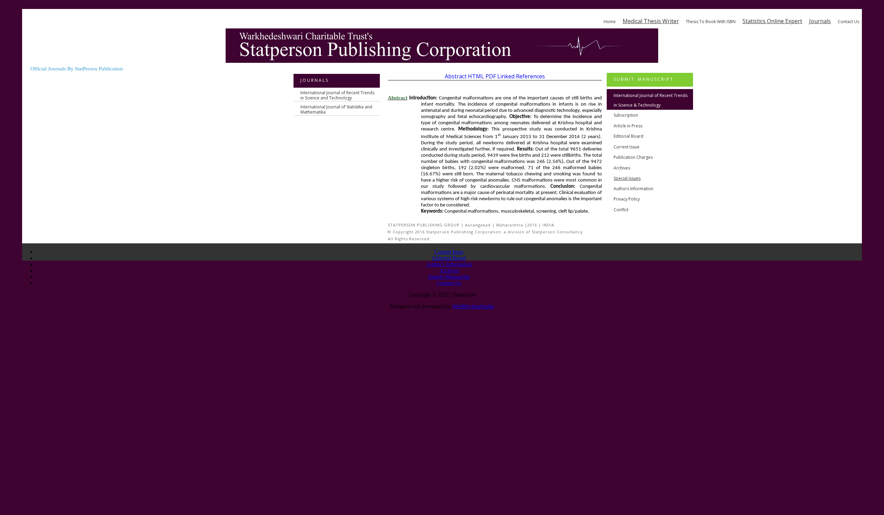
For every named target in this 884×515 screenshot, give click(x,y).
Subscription (626, 115)
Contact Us (848, 22)
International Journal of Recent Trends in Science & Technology (651, 100)
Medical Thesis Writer (651, 21)
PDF (491, 76)
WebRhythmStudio (473, 306)
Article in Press (628, 126)
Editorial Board (628, 136)
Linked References (521, 76)
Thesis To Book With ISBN (711, 22)
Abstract (456, 76)
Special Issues (627, 178)
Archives (622, 168)
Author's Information (449, 264)
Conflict (621, 210)
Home (610, 22)
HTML (476, 76)
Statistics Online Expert (772, 21)
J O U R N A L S (314, 80)
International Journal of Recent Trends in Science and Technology (337, 95)
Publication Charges (633, 157)
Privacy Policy (627, 199)
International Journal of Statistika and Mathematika (336, 109)
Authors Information (633, 189)
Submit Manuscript (449, 277)
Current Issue (627, 147)
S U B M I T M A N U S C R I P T (643, 79)
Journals (820, 21)
